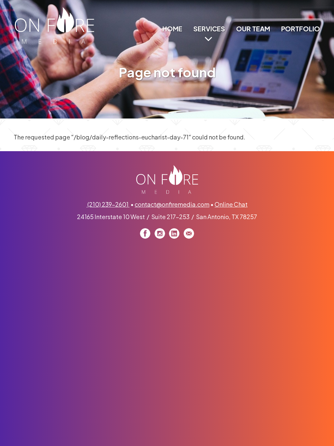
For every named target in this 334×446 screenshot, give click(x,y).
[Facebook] (145, 233)
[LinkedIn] (174, 233)
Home (172, 28)
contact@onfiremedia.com (172, 204)
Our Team (253, 28)
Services (209, 28)
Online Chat (231, 204)
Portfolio (300, 28)
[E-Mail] (189, 233)
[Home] (54, 25)
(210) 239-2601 (107, 204)
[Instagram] (160, 233)
